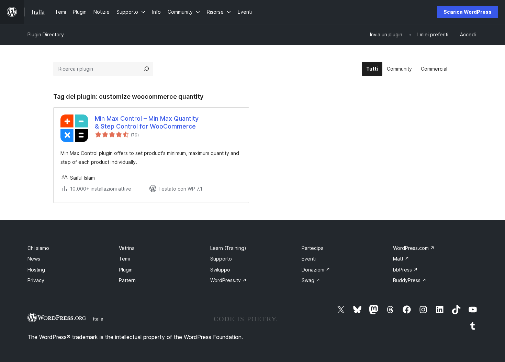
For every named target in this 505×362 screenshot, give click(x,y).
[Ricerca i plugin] (146, 69)
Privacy (35, 280)
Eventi (309, 259)
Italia (98, 319)
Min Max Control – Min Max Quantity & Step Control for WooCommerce (147, 122)
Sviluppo (220, 270)
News (33, 259)
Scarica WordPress (468, 12)
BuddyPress (409, 280)
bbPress (405, 270)
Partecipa (313, 248)
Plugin (126, 270)
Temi (124, 259)
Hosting (36, 270)
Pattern (127, 280)
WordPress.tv (228, 280)
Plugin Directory (45, 34)
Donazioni (316, 270)
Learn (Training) (228, 248)
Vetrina (127, 248)
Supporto (221, 259)
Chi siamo (38, 248)
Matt (401, 259)
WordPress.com (414, 248)
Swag (311, 280)
